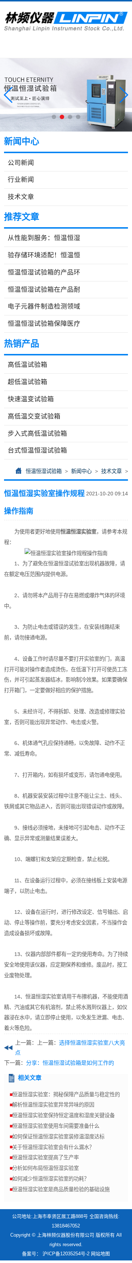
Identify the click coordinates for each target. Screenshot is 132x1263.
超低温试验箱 (27, 381)
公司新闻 (21, 162)
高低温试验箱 (27, 364)
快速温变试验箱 (31, 399)
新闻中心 (81, 471)
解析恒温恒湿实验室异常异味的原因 (53, 1105)
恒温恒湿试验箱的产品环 (44, 272)
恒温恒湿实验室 (78, 532)
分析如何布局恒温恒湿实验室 (45, 1168)
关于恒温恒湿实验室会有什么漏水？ (53, 1147)
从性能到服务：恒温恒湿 (44, 237)
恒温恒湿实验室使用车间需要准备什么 (55, 1126)
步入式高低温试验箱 (37, 433)
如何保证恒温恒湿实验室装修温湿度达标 (58, 1137)
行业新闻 (21, 179)
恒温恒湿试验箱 (44, 471)
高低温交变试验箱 (34, 416)
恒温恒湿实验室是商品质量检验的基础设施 (61, 1189)
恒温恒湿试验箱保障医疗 (44, 323)
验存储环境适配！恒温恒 (44, 255)
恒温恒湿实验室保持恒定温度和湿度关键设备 (63, 1115)
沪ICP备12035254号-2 (66, 1253)
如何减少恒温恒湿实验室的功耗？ (50, 1179)
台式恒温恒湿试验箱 (37, 450)
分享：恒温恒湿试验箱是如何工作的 (70, 1063)
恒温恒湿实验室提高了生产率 (45, 1157)
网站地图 (100, 1253)
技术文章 (21, 196)
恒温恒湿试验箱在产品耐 (44, 289)
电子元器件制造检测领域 (44, 306)
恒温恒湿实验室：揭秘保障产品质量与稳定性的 (66, 1094)
